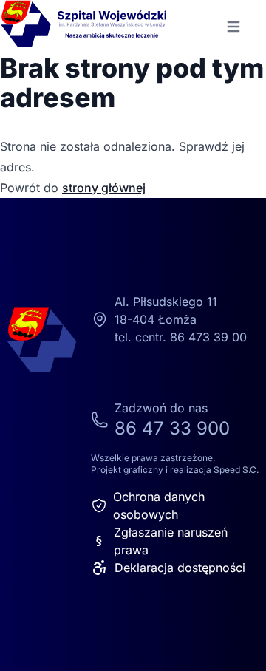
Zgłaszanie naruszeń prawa (161, 541)
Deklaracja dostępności (180, 567)
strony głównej (104, 187)
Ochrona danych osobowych (159, 505)
